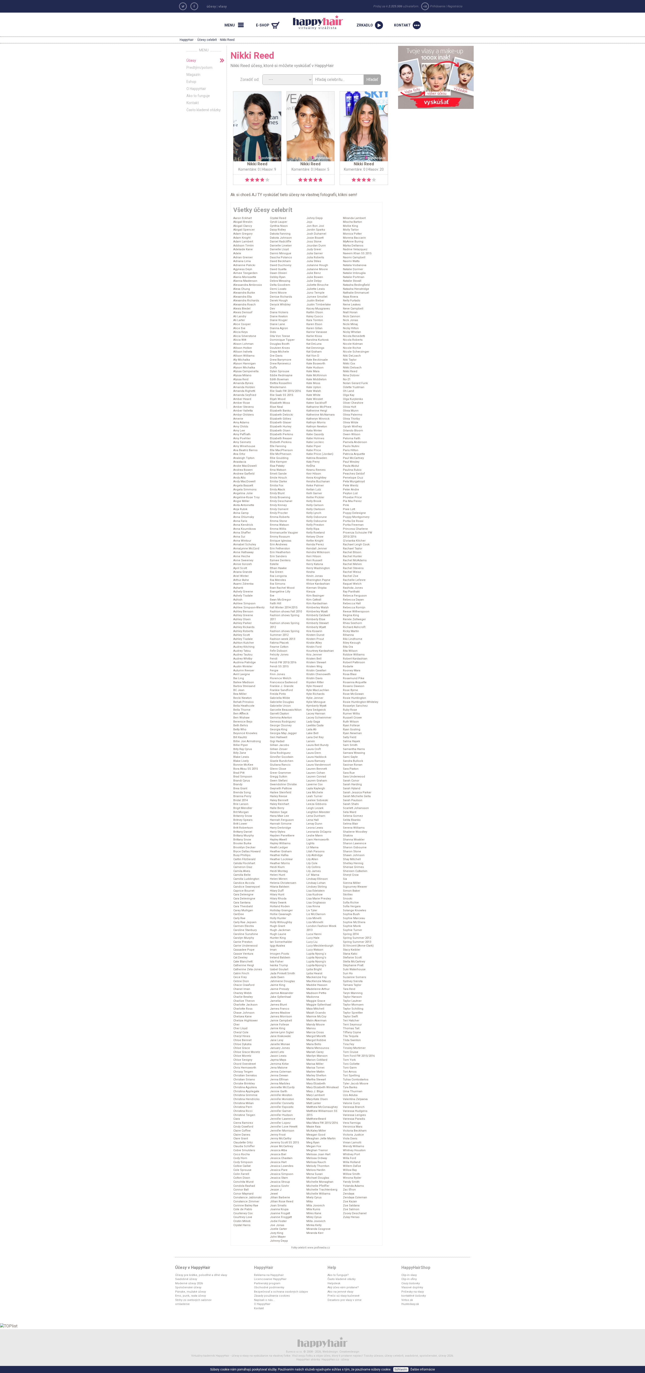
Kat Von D (312, 355)
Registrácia (454, 6)
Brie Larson (240, 804)
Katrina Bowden (316, 458)
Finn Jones (277, 674)
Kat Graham (314, 351)
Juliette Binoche (317, 285)
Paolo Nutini (351, 446)
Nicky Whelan (352, 332)
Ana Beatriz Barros (245, 450)
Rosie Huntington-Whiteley (360, 702)
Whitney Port (351, 1154)
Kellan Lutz (313, 489)
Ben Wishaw (241, 717)
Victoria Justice (353, 1134)
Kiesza (310, 591)
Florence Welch (280, 678)
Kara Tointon (314, 320)
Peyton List (350, 493)
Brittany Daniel (242, 831)
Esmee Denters (280, 560)
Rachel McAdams (355, 560)
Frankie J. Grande (282, 686)
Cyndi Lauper (278, 222)
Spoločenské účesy (188, 1287)
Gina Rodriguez (280, 753)
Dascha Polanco (281, 257)
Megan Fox (313, 1146)
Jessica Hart (278, 1162)
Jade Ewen (277, 977)
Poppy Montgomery (356, 517)
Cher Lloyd (240, 1028)
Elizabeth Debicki (281, 414)
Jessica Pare (278, 1170)
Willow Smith (351, 1174)
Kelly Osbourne (316, 521)
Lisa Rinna (313, 906)
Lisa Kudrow (314, 894)
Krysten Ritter (315, 682)
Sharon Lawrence (354, 843)
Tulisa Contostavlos (355, 1079)
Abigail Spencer (244, 229)
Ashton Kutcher (243, 642)
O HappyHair (196, 89)
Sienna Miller (352, 883)
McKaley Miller (316, 1130)
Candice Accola (243, 883)
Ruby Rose (350, 709)
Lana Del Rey (315, 737)
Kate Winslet (314, 399)
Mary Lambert (315, 1095)
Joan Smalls (278, 1205)
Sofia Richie (351, 902)
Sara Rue (349, 772)
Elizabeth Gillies (280, 418)
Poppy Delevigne (354, 513)
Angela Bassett (243, 485)
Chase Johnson (243, 1012)
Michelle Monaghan (319, 1181)
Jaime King (277, 985)
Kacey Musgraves (318, 308)
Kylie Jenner (314, 698)
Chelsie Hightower (245, 1020)
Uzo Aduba (350, 1095)
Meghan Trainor (317, 1150)
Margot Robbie (316, 1040)
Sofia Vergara (352, 906)
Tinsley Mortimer (354, 1048)
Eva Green (276, 572)
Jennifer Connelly (282, 1103)
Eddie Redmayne (281, 375)
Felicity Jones (279, 654)
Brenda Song (242, 792)
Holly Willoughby (281, 922)
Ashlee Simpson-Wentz (249, 607)
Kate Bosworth (315, 363)
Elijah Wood (277, 399)
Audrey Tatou (242, 650)
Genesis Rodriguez (283, 721)
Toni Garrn (350, 1067)
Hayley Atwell (278, 839)
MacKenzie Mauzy (318, 981)
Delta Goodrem (280, 285)
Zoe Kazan (350, 1201)
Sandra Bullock (353, 761)
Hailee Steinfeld (280, 792)
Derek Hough (279, 300)
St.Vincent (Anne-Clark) (358, 945)
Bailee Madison (243, 682)
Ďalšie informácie (422, 1369)
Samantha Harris (354, 749)
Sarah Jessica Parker (357, 792)
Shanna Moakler (354, 839)
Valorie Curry (351, 1103)
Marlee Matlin (315, 1071)
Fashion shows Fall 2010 (286, 611)
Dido (273, 332)
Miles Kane (313, 1213)
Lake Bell (312, 733)
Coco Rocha (241, 1154)
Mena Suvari (314, 1174)
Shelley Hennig (353, 863)
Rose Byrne (350, 690)
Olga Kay (348, 395)
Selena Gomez (353, 816)
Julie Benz (313, 273)
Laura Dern (313, 753)
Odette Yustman (353, 387)
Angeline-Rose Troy (246, 497)
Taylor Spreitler (353, 1012)
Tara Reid (349, 989)
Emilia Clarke (278, 481)
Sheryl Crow (351, 875)
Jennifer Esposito (282, 1107)
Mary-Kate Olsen (317, 1099)
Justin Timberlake (318, 304)
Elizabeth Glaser (280, 422)
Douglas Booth (279, 344)
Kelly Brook (313, 501)
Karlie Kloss (314, 336)
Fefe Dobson (278, 650)
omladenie (182, 1304)
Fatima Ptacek (279, 642)
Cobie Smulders (244, 1150)
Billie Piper (240, 745)
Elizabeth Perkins (281, 434)
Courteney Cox (242, 1213)
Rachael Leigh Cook (356, 544)
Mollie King (350, 226)
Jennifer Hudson (281, 1115)
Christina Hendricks (246, 1099)
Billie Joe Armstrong (247, 741)
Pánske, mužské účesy (190, 1291)
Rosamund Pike (353, 678)
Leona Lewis (314, 827)
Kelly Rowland (315, 532)
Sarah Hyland (351, 788)
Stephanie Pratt (353, 965)
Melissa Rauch (316, 1162)
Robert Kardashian (355, 658)
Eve (272, 595)
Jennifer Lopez (280, 1123)
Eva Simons (277, 583)
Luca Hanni (313, 934)
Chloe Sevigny (242, 1060)
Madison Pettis (316, 993)
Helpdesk (334, 1283)
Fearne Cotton (279, 646)
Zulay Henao (351, 1217)
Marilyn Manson (317, 1055)
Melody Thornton (317, 1166)
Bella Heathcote (243, 705)
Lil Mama (312, 847)
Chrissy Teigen (243, 1071)
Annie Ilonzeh (242, 564)
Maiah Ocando (316, 1012)
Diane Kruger (278, 320)
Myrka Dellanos (353, 245)
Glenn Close (278, 768)
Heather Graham (281, 851)
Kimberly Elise (315, 619)
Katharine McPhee (318, 407)
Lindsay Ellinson (317, 879)
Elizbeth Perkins (281, 442)
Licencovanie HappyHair (270, 1279)
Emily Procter (279, 513)
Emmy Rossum (280, 536)
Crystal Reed (278, 218)
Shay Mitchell (352, 859)
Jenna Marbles (280, 1083)
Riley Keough (352, 642)
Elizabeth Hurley (280, 426)
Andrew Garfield (243, 473)
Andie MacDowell (245, 465)
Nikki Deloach (352, 367)
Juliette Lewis (315, 289)
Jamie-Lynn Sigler (282, 1032)
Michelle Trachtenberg (321, 1189)
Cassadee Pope (243, 949)
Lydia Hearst (314, 973)
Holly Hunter (278, 918)
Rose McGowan (353, 694)
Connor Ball (241, 1189)
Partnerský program (267, 1283)
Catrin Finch (241, 973)
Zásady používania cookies (272, 1295)
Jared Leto (277, 1052)
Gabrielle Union (280, 705)
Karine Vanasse (316, 332)
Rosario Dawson (353, 686)
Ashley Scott (241, 635)
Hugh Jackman (280, 930)
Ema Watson (278, 470)
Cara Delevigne (243, 894)
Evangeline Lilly (280, 591)
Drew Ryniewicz (280, 363)
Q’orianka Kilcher (354, 540)
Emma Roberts (279, 517)
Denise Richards (281, 296)
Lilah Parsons (315, 851)
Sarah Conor (351, 780)
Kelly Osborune (316, 517)
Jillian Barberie (280, 1197)
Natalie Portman (353, 277)
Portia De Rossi (353, 521)
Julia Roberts (315, 257)
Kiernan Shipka (316, 587)
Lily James (313, 871)
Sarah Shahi (351, 804)
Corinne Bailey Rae (245, 1205)
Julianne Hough (317, 265)
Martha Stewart (316, 1079)
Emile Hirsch (278, 477)
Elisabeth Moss (280, 402)
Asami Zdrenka (243, 583)
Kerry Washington (318, 568)
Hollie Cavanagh (280, 914)
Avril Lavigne (241, 674)
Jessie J (275, 1189)
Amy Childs (240, 426)
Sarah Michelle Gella (357, 796)
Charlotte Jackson (245, 1004)
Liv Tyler (311, 910)
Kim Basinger (315, 595)
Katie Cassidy (315, 434)
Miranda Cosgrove (318, 1229)
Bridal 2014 (240, 800)
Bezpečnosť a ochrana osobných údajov (281, 1291)
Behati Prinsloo (243, 702)
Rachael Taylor (352, 548)
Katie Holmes (315, 438)
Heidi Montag (279, 871)
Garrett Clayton (279, 713)
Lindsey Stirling (316, 886)
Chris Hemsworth (244, 1067)
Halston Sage (278, 812)
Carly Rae (239, 918)
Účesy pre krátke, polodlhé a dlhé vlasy (201, 1275)
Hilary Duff (277, 890)
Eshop (191, 82)
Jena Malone (278, 1067)
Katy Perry (312, 461)
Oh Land (348, 391)
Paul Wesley (351, 461)
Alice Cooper (242, 324)
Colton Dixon (241, 1177)
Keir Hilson (313, 473)
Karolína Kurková (317, 339)
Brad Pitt (238, 772)
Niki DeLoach (352, 355)
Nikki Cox (349, 363)
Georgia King (278, 729)
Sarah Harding (352, 784)
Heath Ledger (279, 847)
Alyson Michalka (244, 367)
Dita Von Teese (280, 336)
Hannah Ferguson (282, 820)
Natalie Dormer (353, 269)
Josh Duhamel (316, 233)
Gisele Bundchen (281, 761)
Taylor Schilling (353, 1008)
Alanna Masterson (245, 281)
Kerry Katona (314, 564)
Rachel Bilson (352, 552)
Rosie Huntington (354, 698)
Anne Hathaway (243, 552)
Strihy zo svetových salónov (193, 1300)
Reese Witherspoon (356, 611)
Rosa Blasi (350, 674)
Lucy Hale (312, 938)
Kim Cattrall (313, 599)
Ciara (236, 1118)
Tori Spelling (351, 1075)
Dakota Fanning (280, 233)
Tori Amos (350, 1071)
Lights (310, 843)
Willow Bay (350, 1170)
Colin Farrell (241, 1174)
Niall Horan (350, 312)
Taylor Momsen (353, 1004)
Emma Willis (278, 529)
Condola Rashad (244, 1186)
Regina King (351, 615)
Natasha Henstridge (356, 289)
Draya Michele (279, 351)
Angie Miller (241, 501)
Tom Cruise (350, 1052)
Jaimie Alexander (281, 993)
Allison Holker (242, 348)
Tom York (349, 1060)
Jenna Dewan (279, 1075)
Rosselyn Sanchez (355, 705)
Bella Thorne (241, 709)
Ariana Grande (242, 572)
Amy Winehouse (244, 446)
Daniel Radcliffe (280, 241)
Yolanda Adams (353, 1186)
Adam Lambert (243, 241)
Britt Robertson (243, 827)
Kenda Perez (315, 544)
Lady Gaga (313, 721)
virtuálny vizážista (315, 22)
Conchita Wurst (243, 1181)
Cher (236, 1024)
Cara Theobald (243, 906)
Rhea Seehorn (352, 623)
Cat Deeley (240, 957)
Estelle (274, 564)
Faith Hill (275, 603)
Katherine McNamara (320, 414)
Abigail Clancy (242, 226)
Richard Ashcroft (354, 627)
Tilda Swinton (352, 1040)
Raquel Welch (352, 583)
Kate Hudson (315, 367)
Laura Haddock (316, 757)
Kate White (313, 395)
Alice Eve (239, 328)
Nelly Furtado (351, 300)
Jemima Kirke (279, 1064)
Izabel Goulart (279, 969)
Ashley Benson (243, 611)
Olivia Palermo (352, 414)
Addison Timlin (243, 245)
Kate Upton (313, 387)
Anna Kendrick (243, 524)
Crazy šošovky (410, 1283)
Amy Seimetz (242, 442)
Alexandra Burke (244, 292)
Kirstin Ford (313, 646)
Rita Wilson (350, 650)
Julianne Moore (317, 269)
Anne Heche (241, 556)
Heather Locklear (281, 859)
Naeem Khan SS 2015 (357, 253)
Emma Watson (279, 524)
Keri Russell (314, 560)
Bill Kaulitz (240, 737)
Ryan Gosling (351, 729)
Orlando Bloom (353, 430)
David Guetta (278, 269)
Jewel (274, 1193)
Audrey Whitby (242, 658)
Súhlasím (400, 1369)
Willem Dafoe (352, 1166)
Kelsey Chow (314, 536)
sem (352, 194)
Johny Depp (314, 218)
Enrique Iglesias (280, 540)
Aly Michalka (241, 359)
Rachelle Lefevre (354, 580)
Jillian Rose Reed (281, 1201)
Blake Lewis (241, 757)
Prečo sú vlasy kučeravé (344, 1295)
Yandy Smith (351, 1181)
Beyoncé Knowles (245, 733)
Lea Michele (314, 792)
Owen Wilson (351, 434)
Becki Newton (242, 698)
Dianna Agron (279, 328)
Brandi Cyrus (241, 780)
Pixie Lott (349, 509)
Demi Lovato (278, 289)
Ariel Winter (241, 576)
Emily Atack (277, 489)
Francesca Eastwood (283, 682)
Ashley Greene (243, 615)
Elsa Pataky (277, 465)
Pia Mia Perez (352, 501)
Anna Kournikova (244, 529)
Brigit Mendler (242, 808)
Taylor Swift (350, 1016)
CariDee (238, 914)
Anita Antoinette (243, 505)
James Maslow (280, 1012)
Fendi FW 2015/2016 (283, 662)
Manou (311, 1028)
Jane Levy (276, 1040)
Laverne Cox (314, 784)
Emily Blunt (277, 493)
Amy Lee (239, 430)
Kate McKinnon (316, 375)
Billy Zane (239, 753)
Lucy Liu (311, 942)
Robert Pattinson (354, 662)
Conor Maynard (243, 1193)
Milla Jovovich (316, 1221)
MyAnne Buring (353, 241)
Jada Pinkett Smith (282, 973)
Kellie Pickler (315, 497)
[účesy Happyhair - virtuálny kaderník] (322, 1341)
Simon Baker (351, 890)
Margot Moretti (316, 1036)
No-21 (346, 379)
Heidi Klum (277, 867)
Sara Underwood (354, 776)
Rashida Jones (353, 587)
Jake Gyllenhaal (280, 996)
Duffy (273, 367)
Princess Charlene (355, 529)
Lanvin (310, 741)
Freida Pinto (278, 694)
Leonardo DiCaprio (318, 831)
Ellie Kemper (278, 461)
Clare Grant (240, 1138)
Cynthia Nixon (279, 226)
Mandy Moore (315, 1024)
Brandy (237, 784)
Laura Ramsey (315, 761)
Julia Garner (314, 253)
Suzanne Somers (354, 977)
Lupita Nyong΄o (316, 953)
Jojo (309, 222)
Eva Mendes (278, 580)
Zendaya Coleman (355, 1197)
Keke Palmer (315, 485)
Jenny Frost (277, 1134)
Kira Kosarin (314, 631)
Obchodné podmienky (269, 1287)
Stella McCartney (354, 961)
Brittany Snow (242, 839)
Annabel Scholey (244, 544)
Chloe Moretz (242, 1055)
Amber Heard (242, 399)
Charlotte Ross (242, 1008)
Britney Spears (242, 820)
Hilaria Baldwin (279, 886)
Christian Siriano (244, 1079)
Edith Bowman (279, 379)
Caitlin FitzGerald (244, 859)
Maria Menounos (317, 1048)
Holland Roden (280, 906)
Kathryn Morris (316, 422)
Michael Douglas (317, 1177)
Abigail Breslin (242, 222)
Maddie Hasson (316, 985)
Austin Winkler (242, 666)
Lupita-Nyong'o (316, 965)
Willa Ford (349, 1158)
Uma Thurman (352, 1091)
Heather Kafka (279, 855)
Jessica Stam (279, 1177)
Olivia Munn (351, 410)
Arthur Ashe (241, 580)
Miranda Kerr (315, 1233)
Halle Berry (277, 808)
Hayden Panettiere (282, 835)
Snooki (347, 898)
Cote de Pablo (242, 1209)
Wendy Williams (353, 1146)
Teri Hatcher (351, 1020)
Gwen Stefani (278, 780)
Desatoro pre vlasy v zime (345, 1300)
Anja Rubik (240, 509)
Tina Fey (348, 1044)
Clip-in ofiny (409, 1279)
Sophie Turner (352, 930)
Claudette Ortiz (243, 1142)
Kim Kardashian (316, 603)
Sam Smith (350, 745)
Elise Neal (276, 407)
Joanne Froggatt (281, 1217)
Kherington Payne (318, 580)
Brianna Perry (242, 796)
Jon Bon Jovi (315, 226)
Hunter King (278, 938)
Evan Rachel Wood (282, 587)
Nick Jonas (350, 320)
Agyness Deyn (242, 269)
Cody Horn (240, 1158)
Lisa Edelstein (315, 890)
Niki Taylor (350, 359)
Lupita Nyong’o (316, 961)
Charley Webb (242, 993)
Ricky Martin (351, 631)
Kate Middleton (316, 379)
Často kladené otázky (203, 110)
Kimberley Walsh (317, 607)
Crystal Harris (241, 1225)
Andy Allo (239, 477)
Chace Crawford (243, 985)
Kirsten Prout (315, 639)
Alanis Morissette (244, 277)
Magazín (193, 75)
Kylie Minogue (316, 702)
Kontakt (192, 103)
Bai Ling (238, 678)
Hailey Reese (278, 796)
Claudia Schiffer (244, 1146)
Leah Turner (314, 796)
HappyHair (187, 40)
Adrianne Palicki (244, 265)
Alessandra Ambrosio (247, 285)
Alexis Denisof (242, 312)
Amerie (238, 418)
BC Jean (238, 690)
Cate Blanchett (242, 961)
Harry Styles (277, 831)
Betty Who (239, 729)
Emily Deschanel (281, 501)
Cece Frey (240, 977)
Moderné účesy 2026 (189, 1283)
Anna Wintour (242, 540)
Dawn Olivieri (278, 273)
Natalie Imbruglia (354, 273)
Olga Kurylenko (353, 399)
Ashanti (238, 587)
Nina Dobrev (351, 375)
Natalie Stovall (352, 281)
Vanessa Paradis (354, 1118)
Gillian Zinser (278, 749)
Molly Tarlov (351, 229)
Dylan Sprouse (279, 371)
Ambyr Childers (243, 414)
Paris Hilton (350, 450)
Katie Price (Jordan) (319, 454)
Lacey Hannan (315, 713)
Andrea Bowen (243, 470)
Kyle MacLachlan (317, 690)
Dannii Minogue (280, 253)
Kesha (310, 572)
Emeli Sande (278, 473)
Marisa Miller (315, 1064)
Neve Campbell (353, 308)
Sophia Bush (351, 914)
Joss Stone (313, 241)
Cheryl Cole (240, 1032)
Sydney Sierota (353, 981)
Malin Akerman (316, 1020)
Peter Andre (351, 489)
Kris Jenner (314, 654)
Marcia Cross (315, 1032)
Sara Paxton (351, 768)
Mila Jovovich (315, 1205)
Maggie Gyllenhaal (318, 1004)
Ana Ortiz (239, 454)
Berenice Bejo (242, 721)
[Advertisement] (436, 146)
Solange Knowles (354, 910)
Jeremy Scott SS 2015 (284, 1142)
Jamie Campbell (281, 1020)
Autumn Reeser (243, 670)
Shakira (348, 835)
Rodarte (348, 666)
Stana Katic (350, 953)
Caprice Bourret (243, 890)
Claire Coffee (242, 1130)
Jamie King (277, 1028)
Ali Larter (239, 320)
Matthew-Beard (316, 1118)
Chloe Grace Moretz (246, 1052)
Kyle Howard (314, 686)
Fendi (273, 658)
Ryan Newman (352, 733)
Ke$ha (310, 465)
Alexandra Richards (246, 300)
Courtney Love (242, 1217)
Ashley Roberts (243, 631)
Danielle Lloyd (279, 249)
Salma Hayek (351, 741)
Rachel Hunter (352, 556)
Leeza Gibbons (316, 804)
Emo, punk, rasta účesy (190, 1295)
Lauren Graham (316, 780)
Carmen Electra (243, 926)
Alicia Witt (239, 339)
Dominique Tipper (282, 339)
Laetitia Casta (315, 725)
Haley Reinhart (279, 804)
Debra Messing (280, 281)
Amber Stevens (243, 407)
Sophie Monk (352, 926)
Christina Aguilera (245, 1087)
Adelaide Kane (243, 249)
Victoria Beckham (355, 1130)
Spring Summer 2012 (357, 938)
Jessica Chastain (281, 1158)
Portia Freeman (353, 524)
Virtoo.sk (407, 1300)
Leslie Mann (314, 835)
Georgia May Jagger (283, 733)
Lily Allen (312, 859)
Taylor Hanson (352, 996)
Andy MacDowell (244, 481)
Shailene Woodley (355, 831)
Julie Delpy (313, 281)
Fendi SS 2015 (279, 666)
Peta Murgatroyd (354, 481)
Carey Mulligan (243, 910)
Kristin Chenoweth (318, 674)
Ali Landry (239, 316)
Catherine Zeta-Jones (247, 969)
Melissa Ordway (316, 1158)
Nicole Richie (352, 348)
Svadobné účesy (186, 1279)
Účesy (191, 60)
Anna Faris (240, 521)
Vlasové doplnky (412, 1287)
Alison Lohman (243, 344)
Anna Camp (241, 513)
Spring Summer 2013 (357, 942)
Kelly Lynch (313, 513)
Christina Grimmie (245, 1095)
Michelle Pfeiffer (317, 1186)
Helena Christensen (283, 883)
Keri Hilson (313, 556)
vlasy (222, 6)
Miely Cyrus (313, 1197)
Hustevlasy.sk (410, 1304)
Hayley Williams (280, 843)
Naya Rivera (350, 296)
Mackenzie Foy (316, 977)
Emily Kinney (278, 505)
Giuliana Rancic (280, 764)
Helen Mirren (278, 879)
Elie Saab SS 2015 (281, 395)
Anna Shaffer (242, 532)
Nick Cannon (351, 316)
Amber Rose (241, 402)
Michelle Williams (318, 1193)
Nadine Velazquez (355, 249)
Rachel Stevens (353, 568)
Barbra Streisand (244, 686)
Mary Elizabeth (316, 1083)
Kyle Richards (315, 694)
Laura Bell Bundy (317, 745)
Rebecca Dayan (353, 599)
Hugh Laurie (278, 934)
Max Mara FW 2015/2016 (322, 1123)
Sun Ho (348, 973)
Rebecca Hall (352, 603)
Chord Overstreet (244, 1064)
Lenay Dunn (314, 823)
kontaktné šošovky (413, 1295)
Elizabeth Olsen (280, 430)
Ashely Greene (243, 591)
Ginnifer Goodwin (281, 757)
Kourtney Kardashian (320, 650)
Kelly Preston (315, 524)
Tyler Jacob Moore (355, 1083)
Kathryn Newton (316, 426)
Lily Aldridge (314, 855)
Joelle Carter (278, 1229)
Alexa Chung (241, 289)
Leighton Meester (318, 812)
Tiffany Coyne (352, 1032)
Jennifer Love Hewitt (283, 1126)
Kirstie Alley (314, 642)
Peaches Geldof (354, 473)
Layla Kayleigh (315, 788)
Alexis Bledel (241, 308)
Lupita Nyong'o (316, 957)
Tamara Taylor (352, 985)
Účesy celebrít (207, 40)
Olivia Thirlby (351, 418)
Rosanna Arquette (355, 682)
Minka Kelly (313, 1225)
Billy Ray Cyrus (242, 749)
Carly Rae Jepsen (244, 922)
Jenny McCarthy (280, 1138)
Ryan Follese (351, 725)
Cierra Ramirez (243, 1123)
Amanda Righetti (244, 391)
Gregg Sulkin (278, 776)
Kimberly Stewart (317, 623)
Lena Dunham (315, 816)
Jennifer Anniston (282, 1099)
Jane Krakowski (280, 1036)
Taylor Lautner (352, 1001)
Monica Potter (352, 233)
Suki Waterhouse (354, 969)
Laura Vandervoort (318, 764)
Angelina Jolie (243, 493)
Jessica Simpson (281, 1174)
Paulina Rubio (352, 470)
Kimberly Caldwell (318, 615)
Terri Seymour (352, 1024)
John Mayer (278, 1236)
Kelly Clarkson (315, 509)
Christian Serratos (245, 1075)
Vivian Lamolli (352, 1142)
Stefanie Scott (352, 957)
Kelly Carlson (315, 505)
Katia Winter (314, 430)
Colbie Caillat (241, 1166)
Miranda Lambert (354, 218)
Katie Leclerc (315, 442)
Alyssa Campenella (246, 371)
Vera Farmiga (352, 1123)
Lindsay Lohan (316, 883)
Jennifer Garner (280, 1111)
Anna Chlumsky (243, 517)
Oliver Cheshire (353, 402)
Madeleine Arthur (318, 989)
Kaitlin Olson (314, 312)
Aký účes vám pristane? (343, 1287)
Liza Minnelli (314, 922)
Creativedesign (349, 1351)
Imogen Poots (279, 953)
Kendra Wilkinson (318, 552)
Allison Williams (243, 355)
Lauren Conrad (316, 776)
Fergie (274, 670)
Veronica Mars (352, 1126)
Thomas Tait (351, 1028)
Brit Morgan (241, 812)
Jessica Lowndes (281, 1166)
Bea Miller (240, 694)
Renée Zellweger (354, 619)
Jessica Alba (278, 1150)
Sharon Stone (352, 851)
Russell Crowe (352, 717)
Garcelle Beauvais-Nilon (286, 709)
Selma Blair (350, 823)
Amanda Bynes (243, 383)
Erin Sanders (278, 556)
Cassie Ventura (243, 953)
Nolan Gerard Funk (355, 383)
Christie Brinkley (244, 1083)
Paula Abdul (351, 465)
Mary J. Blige (315, 1091)
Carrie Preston (242, 942)
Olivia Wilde (350, 422)
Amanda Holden (244, 387)
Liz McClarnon (316, 914)
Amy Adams (241, 422)
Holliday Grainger (281, 910)
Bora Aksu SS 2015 (245, 768)
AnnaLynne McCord (246, 548)
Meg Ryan (312, 1142)
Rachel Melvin (352, 564)
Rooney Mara (351, 670)
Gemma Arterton (281, 717)
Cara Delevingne (244, 898)
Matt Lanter (313, 1103)
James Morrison (281, 1016)
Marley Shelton (316, 1075)
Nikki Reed (350, 371)
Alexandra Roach (244, 304)
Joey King (276, 1233)
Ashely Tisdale (243, 595)
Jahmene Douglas (282, 981)
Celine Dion (241, 981)
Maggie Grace (315, 1001)
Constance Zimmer (246, 1201)
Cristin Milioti (241, 1221)
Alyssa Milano (242, 375)
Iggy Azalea (277, 945)
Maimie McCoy (316, 1016)
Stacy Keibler (351, 949)
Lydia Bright (313, 969)
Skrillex (347, 894)
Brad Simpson (242, 776)
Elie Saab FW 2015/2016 (285, 391)
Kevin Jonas (314, 576)
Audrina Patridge (244, 662)
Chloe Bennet (242, 1040)
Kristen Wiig (314, 666)
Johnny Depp (279, 1240)
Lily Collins (313, 867)
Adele (237, 253)
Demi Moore (278, 292)
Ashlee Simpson (244, 603)
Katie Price (313, 450)
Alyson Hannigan (244, 363)
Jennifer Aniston (281, 1095)
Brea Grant (240, 788)
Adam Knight (241, 237)
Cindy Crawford (243, 1126)
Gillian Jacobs (279, 745)
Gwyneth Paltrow (281, 788)
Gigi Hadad (277, 741)
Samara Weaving (354, 753)
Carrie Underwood (245, 945)
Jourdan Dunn (316, 245)
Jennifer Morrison (282, 1130)
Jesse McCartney (281, 1146)
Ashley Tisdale (243, 639)
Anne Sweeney (243, 560)
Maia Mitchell (315, 1008)
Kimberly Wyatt (316, 627)
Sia (345, 879)
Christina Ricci (242, 1111)
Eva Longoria (278, 576)
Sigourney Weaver (355, 886)
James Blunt (278, 1004)
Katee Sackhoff (316, 402)
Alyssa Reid (240, 379)
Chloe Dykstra (242, 1044)
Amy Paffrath (241, 434)
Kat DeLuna (313, 344)
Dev (272, 308)
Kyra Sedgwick (316, 709)
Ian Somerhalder (281, 942)
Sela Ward (349, 812)
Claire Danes (241, 1134)
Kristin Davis (314, 678)
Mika (309, 1201)
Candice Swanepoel (246, 886)
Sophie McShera (354, 922)
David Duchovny (280, 265)
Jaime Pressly (279, 989)
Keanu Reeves (316, 470)
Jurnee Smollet (316, 296)
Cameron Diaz (242, 867)
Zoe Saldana (351, 1205)
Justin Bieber (315, 300)
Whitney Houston (354, 1150)
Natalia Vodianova (354, 265)
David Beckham (280, 261)
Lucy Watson (314, 949)
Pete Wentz (350, 485)
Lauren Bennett (316, 768)
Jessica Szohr (279, 1186)
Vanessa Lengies (354, 1115)
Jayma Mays (278, 1060)
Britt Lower (240, 823)
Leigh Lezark (315, 808)
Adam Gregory (242, 233)
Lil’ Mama (312, 875)
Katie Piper (313, 446)
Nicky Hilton (351, 328)
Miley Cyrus (313, 1217)
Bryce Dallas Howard (247, 851)
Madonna (312, 996)
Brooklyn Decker (244, 847)
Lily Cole (311, 863)
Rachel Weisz (352, 572)
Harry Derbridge (280, 827)
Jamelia (275, 1001)
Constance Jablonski (247, 1197)
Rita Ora (348, 646)
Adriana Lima (242, 261)
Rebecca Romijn (354, 607)
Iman (273, 949)
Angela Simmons (244, 489)
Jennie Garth (278, 1091)
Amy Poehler (242, 438)
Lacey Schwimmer (318, 717)
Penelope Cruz (353, 477)
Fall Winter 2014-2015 (283, 607)
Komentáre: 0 (249, 169)
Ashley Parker (242, 623)
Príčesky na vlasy (412, 1291)
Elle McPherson (280, 454)
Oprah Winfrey (352, 426)
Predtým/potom (199, 68)
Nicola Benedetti (354, 336)
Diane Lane (277, 324)
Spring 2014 (351, 934)
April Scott (240, 568)
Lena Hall (312, 820)
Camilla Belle (242, 875)
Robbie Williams (354, 654)
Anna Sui (239, 536)
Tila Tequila (350, 1036)
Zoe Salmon (351, 1209)
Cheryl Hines (241, 1036)
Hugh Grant (277, 926)
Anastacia (239, 461)
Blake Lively (241, 761)
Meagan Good (315, 1134)
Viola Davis (350, 1138)
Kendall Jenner (316, 548)
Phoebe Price (352, 497)
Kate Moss (313, 383)
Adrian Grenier (243, 257)
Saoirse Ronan (352, 764)
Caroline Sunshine (245, 934)
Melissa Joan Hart (318, 1154)
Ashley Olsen (242, 619)
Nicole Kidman (353, 344)
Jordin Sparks (315, 229)
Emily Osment (279, 509)
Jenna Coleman (280, 1071)
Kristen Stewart (316, 662)
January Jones (280, 1048)
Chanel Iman (241, 989)
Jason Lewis (278, 1055)
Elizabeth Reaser (281, 438)
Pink (346, 505)
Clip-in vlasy (409, 1275)
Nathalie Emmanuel (356, 292)
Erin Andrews (278, 544)
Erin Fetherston (280, 548)
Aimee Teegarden (245, 273)
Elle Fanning (278, 446)
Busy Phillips (241, 855)
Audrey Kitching (243, 646)
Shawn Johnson (354, 855)
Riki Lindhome (352, 639)
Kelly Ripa (312, 529)
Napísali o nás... (264, 1300)
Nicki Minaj (350, 324)
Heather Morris (280, 863)
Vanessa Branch (354, 1107)
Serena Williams (354, 827)
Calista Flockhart (244, 863)
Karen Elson (314, 324)
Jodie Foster (278, 1221)
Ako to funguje (198, 96)
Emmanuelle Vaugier (284, 532)
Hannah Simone (281, 823)
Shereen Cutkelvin (355, 871)
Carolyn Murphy (243, 938)
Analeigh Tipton (243, 458)
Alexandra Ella (242, 296)
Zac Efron (349, 1189)
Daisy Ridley (278, 229)
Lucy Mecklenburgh (319, 945)
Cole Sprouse (242, 1170)
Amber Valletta (243, 410)
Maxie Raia (313, 1126)
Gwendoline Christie (283, 784)
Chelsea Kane (242, 1016)
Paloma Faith (351, 438)
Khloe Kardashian (318, 583)
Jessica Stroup (280, 1181)
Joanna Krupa (279, 1209)
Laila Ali (311, 729)
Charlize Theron (244, 1001)
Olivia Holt (349, 407)
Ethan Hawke (278, 568)
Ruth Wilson (351, 721)
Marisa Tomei (315, 1067)
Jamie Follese (279, 1024)
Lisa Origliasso (316, 902)
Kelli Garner (314, 493)
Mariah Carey (315, 1052)
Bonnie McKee (243, 764)
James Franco (279, 1008)
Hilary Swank (278, 902)
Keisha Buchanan (318, 481)
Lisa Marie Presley (318, 898)
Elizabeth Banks (280, 410)
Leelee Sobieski (317, 800)
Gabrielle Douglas (282, 702)
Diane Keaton (279, 316)
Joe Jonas (277, 1225)
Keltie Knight (314, 540)
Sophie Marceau (354, 918)
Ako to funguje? (338, 1275)
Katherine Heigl (316, 410)
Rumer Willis (351, 713)
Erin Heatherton (280, 552)
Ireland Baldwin (280, 957)
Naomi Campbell (354, 257)
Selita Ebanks (352, 820)
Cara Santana (241, 902)
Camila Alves (241, 871)
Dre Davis (276, 355)
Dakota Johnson (281, 237)
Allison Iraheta (242, 351)
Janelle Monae (280, 1044)
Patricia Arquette (354, 454)
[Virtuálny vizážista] (436, 77)
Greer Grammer (280, 772)
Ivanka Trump (279, 965)
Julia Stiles (313, 261)
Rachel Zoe (350, 576)
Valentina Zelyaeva (355, 1099)
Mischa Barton (352, 222)
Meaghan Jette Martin (321, 1138)
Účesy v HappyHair (192, 1267)
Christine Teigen (244, 1115)
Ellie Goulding (279, 458)
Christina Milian (243, 1103)
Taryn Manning (353, 993)
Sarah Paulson (352, 800)
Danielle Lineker (281, 245)
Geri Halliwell (278, 737)
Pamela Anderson (355, 442)
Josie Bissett (315, 237)
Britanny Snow (242, 816)
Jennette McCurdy (282, 1087)
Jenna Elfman (279, 1079)
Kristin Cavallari (316, 670)
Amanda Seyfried (244, 395)
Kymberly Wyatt (316, 705)
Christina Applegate (246, 1091)
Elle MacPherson (281, 450)
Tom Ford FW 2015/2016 (359, 1055)
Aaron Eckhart (242, 218)
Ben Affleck (240, 713)
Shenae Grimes (353, 867)
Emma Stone (278, 521)
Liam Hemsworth (317, 839)
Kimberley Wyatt (317, 611)
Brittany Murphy (243, 835)
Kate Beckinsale (317, 359)
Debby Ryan (277, 277)
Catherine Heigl (243, 965)
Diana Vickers (279, 312)
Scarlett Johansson (356, 808)
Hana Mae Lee (279, 816)
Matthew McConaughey (322, 1107)
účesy (211, 6)
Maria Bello (313, 1044)
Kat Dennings (315, 348)
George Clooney (281, 725)
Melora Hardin (315, 1170)
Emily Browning (280, 497)
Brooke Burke (242, 843)
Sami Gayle (350, 757)
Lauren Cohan (315, 772)
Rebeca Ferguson (355, 595)
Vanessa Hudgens (355, 1111)
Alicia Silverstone (244, 336)
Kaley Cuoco (314, 316)
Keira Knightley (316, 477)
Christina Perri (242, 1107)
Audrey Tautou (242, 654)
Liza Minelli (313, 918)
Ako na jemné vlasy (340, 1291)
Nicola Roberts (353, 339)
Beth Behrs (240, 725)
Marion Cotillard (316, 1060)
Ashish (237, 599)
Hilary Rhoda (278, 898)
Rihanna (348, 635)
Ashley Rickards (243, 627)
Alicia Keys (240, 332)
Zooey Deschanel (355, 1213)
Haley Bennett (279, 800)
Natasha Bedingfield (356, 285)
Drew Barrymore (280, 359)
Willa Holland (351, 1162)
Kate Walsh (313, 391)
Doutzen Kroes (280, 348)
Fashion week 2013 (282, 639)
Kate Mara (312, 371)
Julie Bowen (314, 277)
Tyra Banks (350, 1087)
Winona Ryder (352, 1177)
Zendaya (348, 1193)
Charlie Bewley (243, 996)
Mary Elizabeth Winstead (322, 1087)
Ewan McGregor (280, 599)
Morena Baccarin (354, 237)
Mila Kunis (313, 1209)
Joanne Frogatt (280, 1213)
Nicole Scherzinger (356, 351)
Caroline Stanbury (245, 930)
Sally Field (349, 737)
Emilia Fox (276, 485)
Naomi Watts (351, 261)
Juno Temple (315, 292)
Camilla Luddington (246, 879)
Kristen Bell (313, 658)
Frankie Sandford (281, 690)
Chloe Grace (241, 1048)
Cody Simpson (243, 1162)
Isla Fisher (276, 961)
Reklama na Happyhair (269, 1275)
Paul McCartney (353, 458)
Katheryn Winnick (318, 418)
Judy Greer (313, 249)
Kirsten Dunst (315, 635)
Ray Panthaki (351, 591)
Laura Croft (313, 749)
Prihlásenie (437, 6)
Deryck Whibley (280, 304)
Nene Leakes (352, 304)
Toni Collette (351, 1064)
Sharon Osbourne (355, 847)
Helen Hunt (277, 875)
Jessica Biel (278, 1154)
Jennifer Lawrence (282, 1118)
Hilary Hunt (277, 894)
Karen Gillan (314, 328)
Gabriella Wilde (280, 698)
